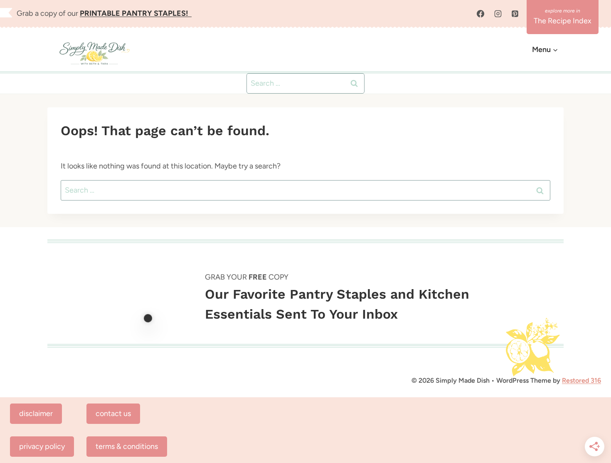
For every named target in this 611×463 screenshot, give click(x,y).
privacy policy (42, 446)
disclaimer (36, 413)
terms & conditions (127, 446)
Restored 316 (581, 380)
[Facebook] (480, 13)
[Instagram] (497, 13)
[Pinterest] (515, 13)
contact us (113, 413)
